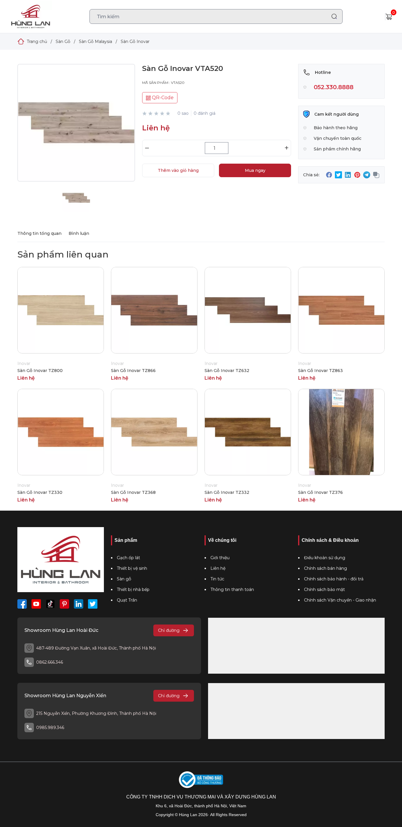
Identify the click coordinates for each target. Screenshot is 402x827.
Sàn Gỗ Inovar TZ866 (133, 370)
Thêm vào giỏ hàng (178, 170)
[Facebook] (22, 604)
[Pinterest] (64, 604)
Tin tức (217, 579)
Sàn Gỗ (63, 41)
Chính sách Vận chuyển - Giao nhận (340, 600)
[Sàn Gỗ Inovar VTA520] (76, 128)
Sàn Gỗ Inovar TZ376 (320, 492)
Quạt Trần (127, 600)
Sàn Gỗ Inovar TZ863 (320, 370)
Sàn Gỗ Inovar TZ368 (133, 492)
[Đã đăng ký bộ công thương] (201, 779)
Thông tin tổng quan (39, 233)
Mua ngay (255, 170)
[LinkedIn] (78, 604)
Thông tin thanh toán (232, 589)
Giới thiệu (220, 557)
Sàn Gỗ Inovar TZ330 (39, 492)
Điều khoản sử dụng (324, 557)
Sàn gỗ (124, 579)
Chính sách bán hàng (325, 568)
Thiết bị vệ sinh (132, 568)
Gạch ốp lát (128, 557)
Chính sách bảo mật (324, 589)
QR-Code (162, 97)
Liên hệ (217, 568)
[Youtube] (36, 604)
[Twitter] (92, 604)
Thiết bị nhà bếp (133, 589)
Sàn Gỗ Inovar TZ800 (40, 370)
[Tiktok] (50, 604)
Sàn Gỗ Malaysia (95, 41)
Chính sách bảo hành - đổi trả (333, 579)
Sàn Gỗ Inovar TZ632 (227, 370)
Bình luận (79, 233)
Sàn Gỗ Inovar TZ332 (227, 492)
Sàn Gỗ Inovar (135, 41)
